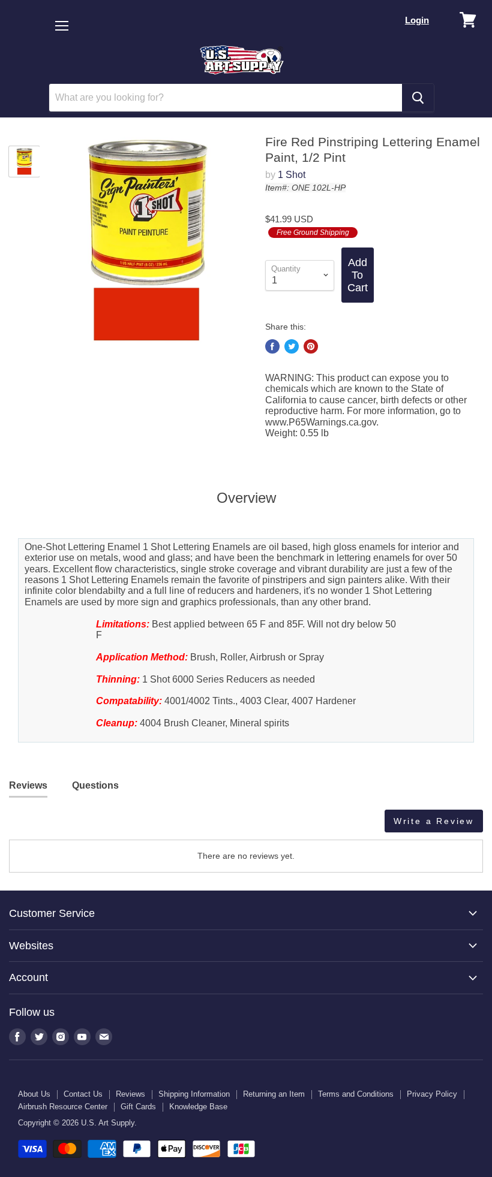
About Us (34, 1094)
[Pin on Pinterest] (311, 346)
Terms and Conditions (356, 1094)
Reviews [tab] (28, 785)
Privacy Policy (432, 1094)
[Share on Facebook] (272, 346)
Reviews (130, 1094)
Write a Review (434, 821)
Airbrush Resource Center (62, 1106)
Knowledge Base (198, 1106)
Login (417, 20)
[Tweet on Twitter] (291, 346)
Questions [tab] (95, 785)
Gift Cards (138, 1106)
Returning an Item (274, 1094)
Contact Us (83, 1094)
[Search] (418, 97)
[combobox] (225, 97)
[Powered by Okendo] (63, 825)
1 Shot (291, 175)
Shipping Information (194, 1094)
